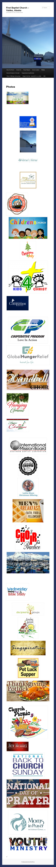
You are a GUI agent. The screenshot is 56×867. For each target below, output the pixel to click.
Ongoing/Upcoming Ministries (28, 73)
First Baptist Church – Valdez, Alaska (17, 9)
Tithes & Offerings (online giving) (13, 76)
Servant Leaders (35, 70)
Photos (43, 70)
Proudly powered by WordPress (28, 862)
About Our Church (10, 70)
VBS (44, 76)
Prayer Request (26, 70)
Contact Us (18, 70)
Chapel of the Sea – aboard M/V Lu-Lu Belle (32, 76)
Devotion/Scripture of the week (12, 73)
